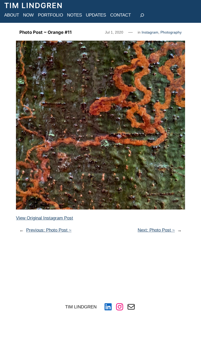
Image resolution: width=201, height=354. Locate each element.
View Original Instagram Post (44, 218)
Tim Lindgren (33, 5)
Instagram (150, 32)
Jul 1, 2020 (114, 32)
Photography (171, 32)
